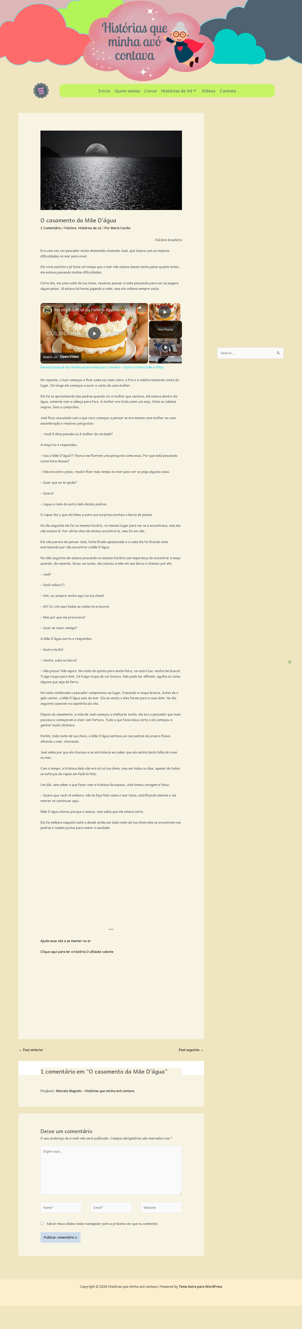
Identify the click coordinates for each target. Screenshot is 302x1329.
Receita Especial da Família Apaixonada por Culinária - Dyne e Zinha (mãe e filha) (93, 309)
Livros (150, 90)
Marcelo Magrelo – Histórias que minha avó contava (95, 1090)
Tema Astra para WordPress (200, 1286)
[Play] (165, 347)
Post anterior (31, 1049)
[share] (139, 308)
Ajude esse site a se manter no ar (65, 940)
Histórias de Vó (176, 90)
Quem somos (127, 90)
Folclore (70, 228)
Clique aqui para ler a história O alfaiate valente (76, 951)
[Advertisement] (120, 880)
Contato (228, 90)
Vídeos (208, 90)
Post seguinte (191, 1049)
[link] (47, 310)
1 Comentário (50, 228)
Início (104, 90)
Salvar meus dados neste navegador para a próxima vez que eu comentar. (102, 1223)
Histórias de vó (89, 228)
